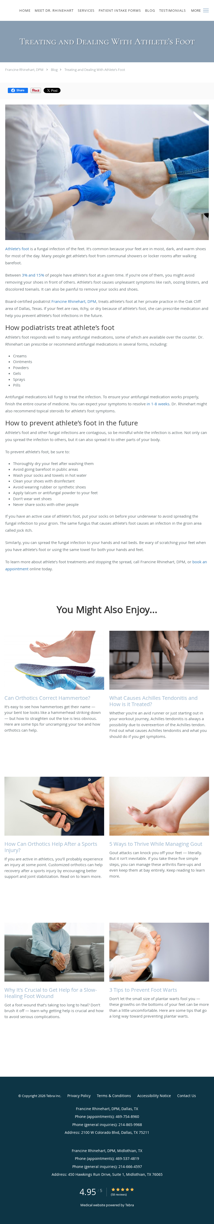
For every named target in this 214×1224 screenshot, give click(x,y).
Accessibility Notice (154, 1095)
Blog (54, 69)
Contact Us (186, 1095)
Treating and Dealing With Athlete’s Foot (94, 69)
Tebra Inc (53, 1095)
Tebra (129, 1205)
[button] (206, 10)
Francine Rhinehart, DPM (24, 69)
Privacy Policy (79, 1095)
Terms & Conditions (114, 1095)
